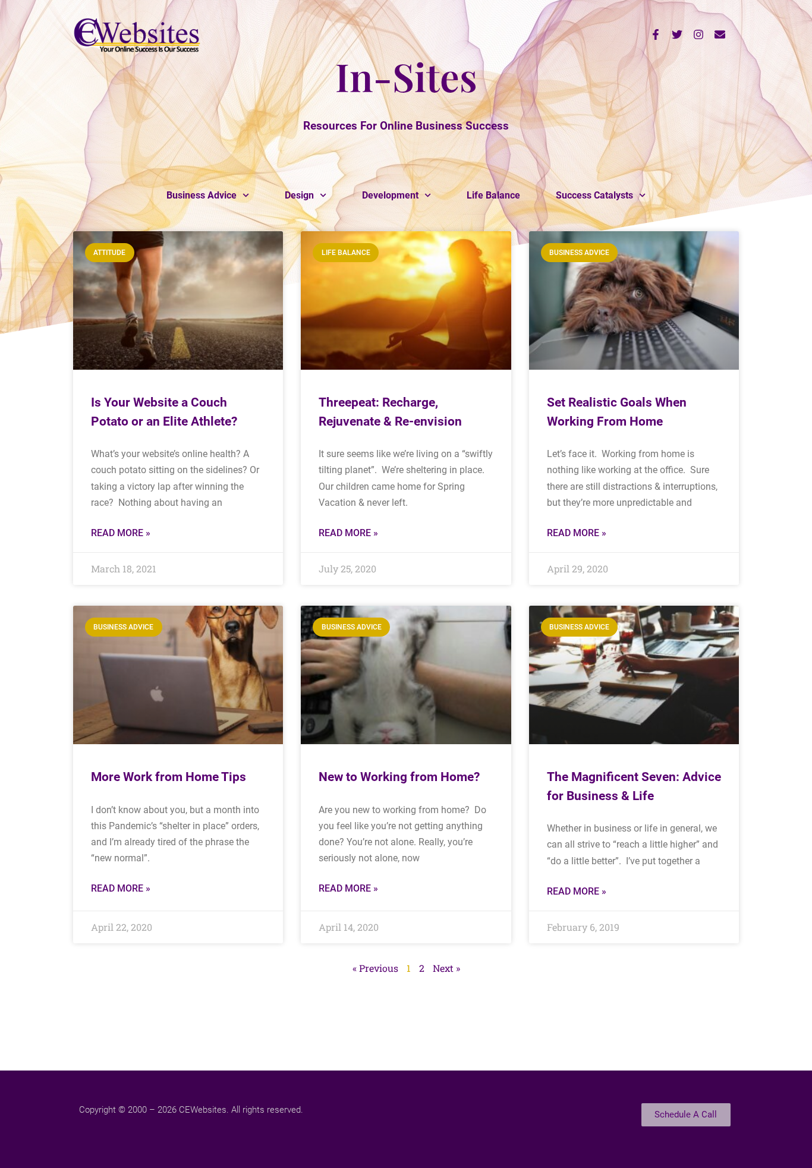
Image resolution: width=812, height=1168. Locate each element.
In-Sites (406, 76)
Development (390, 195)
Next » (446, 968)
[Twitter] (677, 34)
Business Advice (201, 195)
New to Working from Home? (399, 777)
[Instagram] (698, 34)
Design (299, 195)
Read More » (120, 533)
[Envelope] (720, 34)
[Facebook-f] (655, 34)
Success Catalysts (594, 195)
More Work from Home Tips (168, 777)
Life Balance (493, 195)
